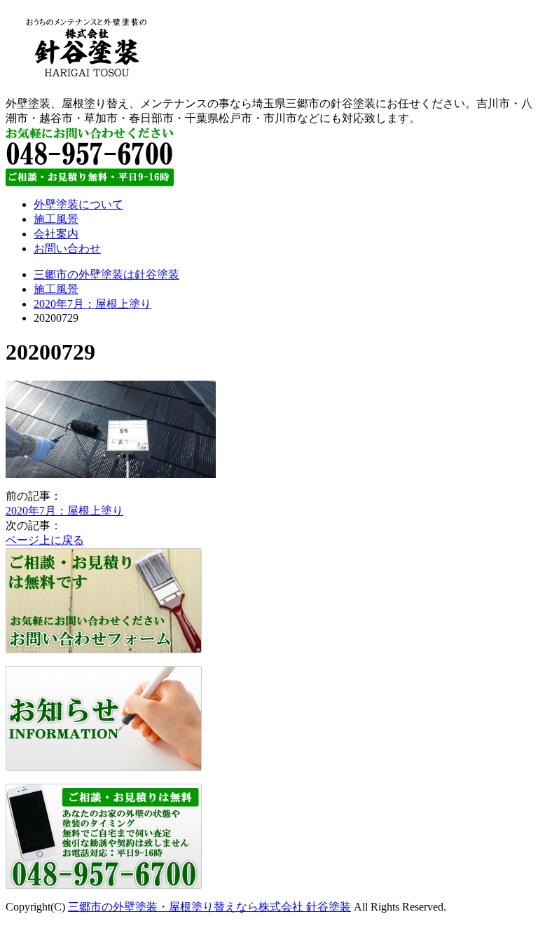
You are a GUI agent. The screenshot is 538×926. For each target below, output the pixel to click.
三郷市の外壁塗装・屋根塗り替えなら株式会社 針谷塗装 (209, 907)
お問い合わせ (67, 248)
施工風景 (56, 219)
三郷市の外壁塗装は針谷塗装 (106, 274)
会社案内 (56, 234)
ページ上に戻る (45, 540)
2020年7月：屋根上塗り (92, 304)
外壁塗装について (78, 204)
